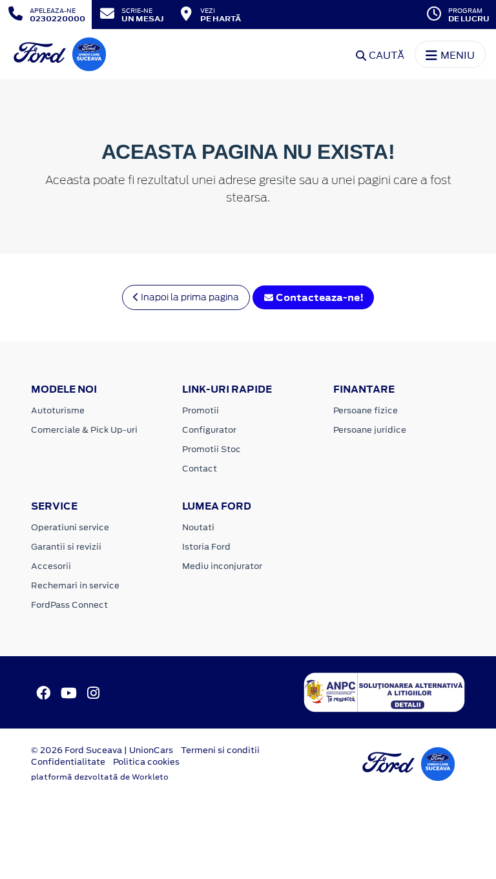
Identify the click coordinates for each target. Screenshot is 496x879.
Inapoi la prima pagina (189, 297)
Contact (199, 468)
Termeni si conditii (220, 750)
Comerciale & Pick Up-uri (84, 430)
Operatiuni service (70, 527)
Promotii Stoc (211, 449)
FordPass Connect (69, 605)
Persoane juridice (369, 430)
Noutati (198, 527)
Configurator (209, 430)
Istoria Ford (206, 547)
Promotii (200, 410)
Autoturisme (58, 410)
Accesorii (51, 566)
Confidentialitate (68, 762)
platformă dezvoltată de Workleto (100, 777)
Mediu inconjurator (222, 566)
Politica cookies (146, 762)
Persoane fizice (365, 410)
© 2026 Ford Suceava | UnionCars (102, 750)
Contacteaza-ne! (319, 297)
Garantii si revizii (66, 547)
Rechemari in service (75, 585)
